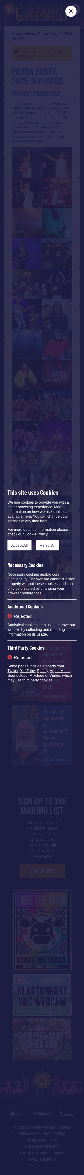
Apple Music (60, 671)
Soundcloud (17, 675)
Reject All (48, 545)
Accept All (19, 545)
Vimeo (54, 675)
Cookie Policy (35, 534)
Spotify (42, 671)
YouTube (27, 671)
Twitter (12, 671)
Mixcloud (36, 675)
